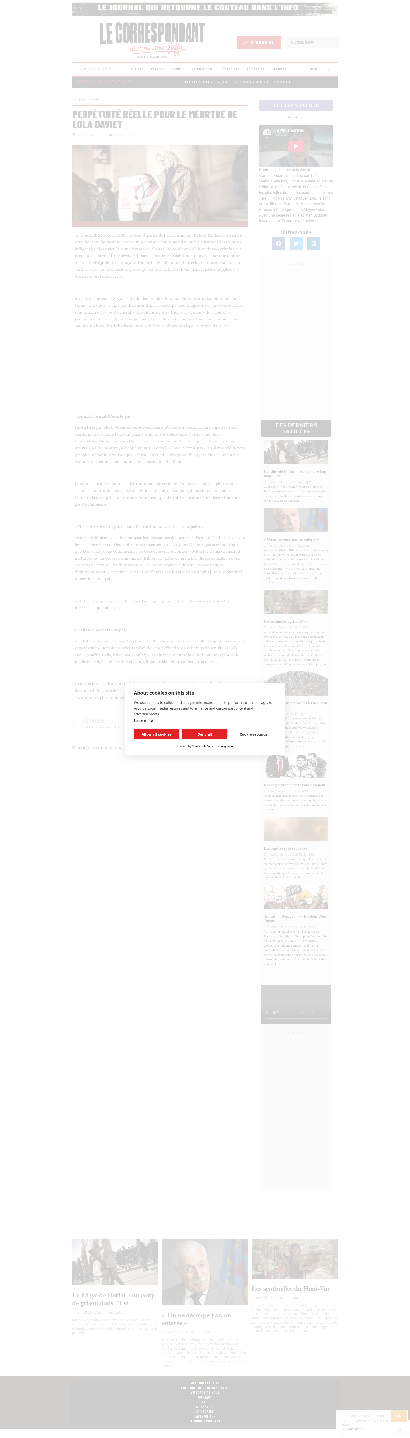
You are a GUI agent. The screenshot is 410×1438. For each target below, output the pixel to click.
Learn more (143, 720)
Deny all (204, 734)
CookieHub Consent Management (213, 746)
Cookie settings (253, 734)
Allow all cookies (156, 734)
